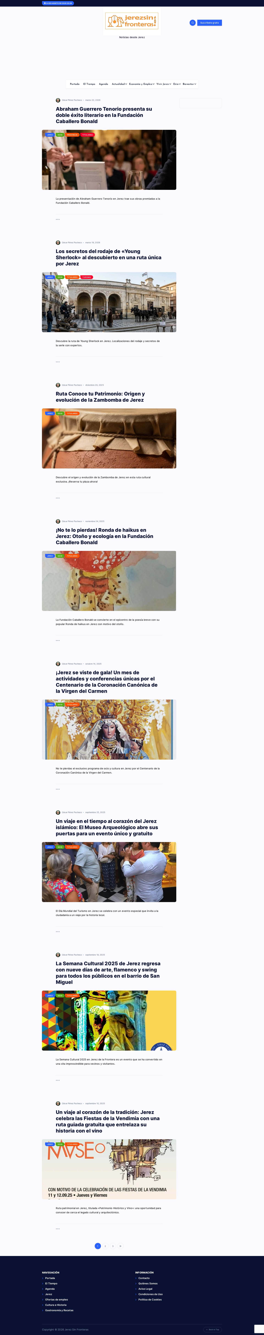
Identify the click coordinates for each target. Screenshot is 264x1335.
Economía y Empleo (140, 84)
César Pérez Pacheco (72, 100)
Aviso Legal (145, 1288)
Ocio (175, 84)
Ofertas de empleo (56, 1299)
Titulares (87, 135)
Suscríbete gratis (209, 22)
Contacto (144, 1278)
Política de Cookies (150, 1299)
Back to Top (214, 1329)
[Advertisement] (132, 59)
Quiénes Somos (148, 1283)
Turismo (86, 277)
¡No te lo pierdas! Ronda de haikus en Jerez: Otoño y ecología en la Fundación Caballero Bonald (104, 536)
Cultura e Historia (55, 1304)
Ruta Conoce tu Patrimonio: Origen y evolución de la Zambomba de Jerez (100, 397)
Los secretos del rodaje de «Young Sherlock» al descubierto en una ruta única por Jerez (109, 257)
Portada (74, 84)
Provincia (72, 135)
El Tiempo (89, 84)
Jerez (50, 135)
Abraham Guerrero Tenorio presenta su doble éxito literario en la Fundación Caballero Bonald (104, 115)
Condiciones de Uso (150, 1294)
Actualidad (118, 84)
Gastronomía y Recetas (59, 1310)
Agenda (103, 84)
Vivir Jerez (162, 84)
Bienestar (188, 84)
